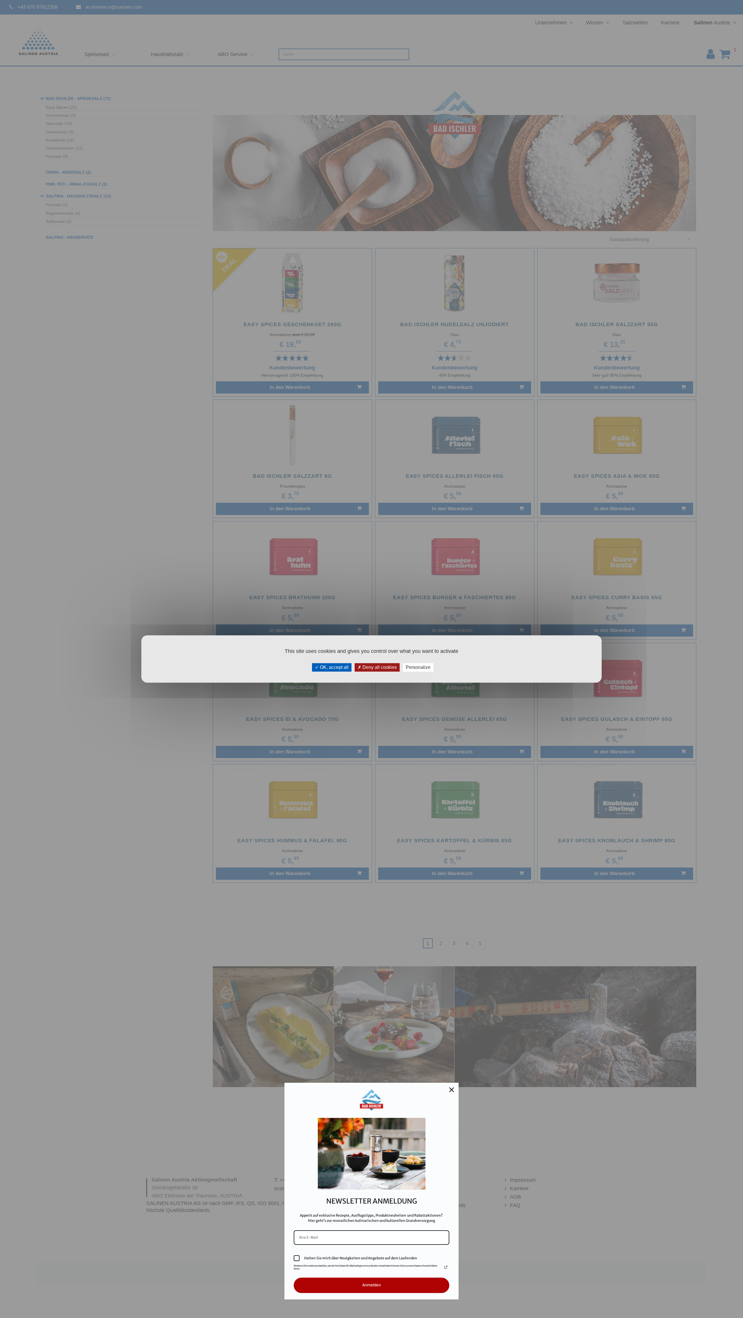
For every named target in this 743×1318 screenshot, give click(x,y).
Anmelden (371, 1285)
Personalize (418, 667)
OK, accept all (334, 667)
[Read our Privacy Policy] (445, 1267)
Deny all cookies (379, 667)
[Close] (452, 1090)
